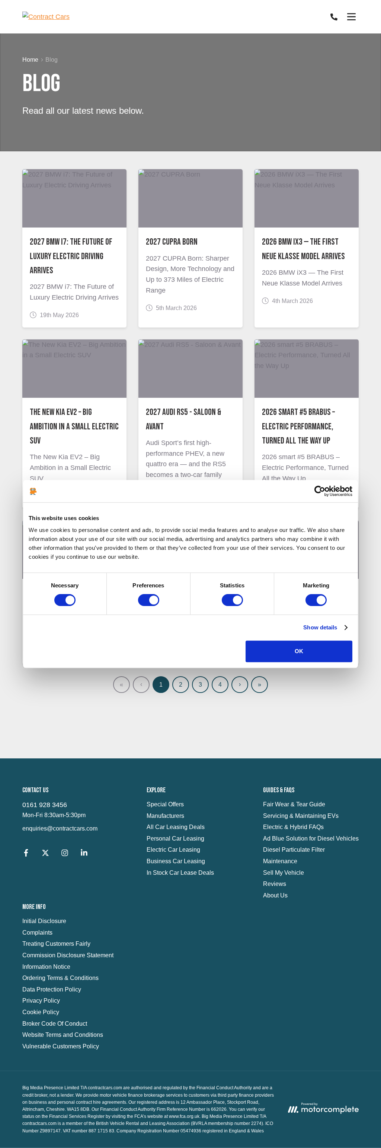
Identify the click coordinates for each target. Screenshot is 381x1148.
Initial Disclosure (44, 921)
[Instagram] (64, 854)
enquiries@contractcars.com (59, 828)
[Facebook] (26, 854)
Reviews (274, 884)
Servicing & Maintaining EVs (301, 816)
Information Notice (46, 967)
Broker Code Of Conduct (54, 1023)
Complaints (37, 932)
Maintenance (280, 861)
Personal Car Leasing (175, 838)
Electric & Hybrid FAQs (293, 827)
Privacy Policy (41, 1000)
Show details (320, 627)
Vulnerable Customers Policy (60, 1046)
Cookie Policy (40, 1012)
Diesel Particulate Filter (294, 850)
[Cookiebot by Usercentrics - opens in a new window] (319, 491)
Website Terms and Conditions (62, 1035)
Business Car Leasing (176, 861)
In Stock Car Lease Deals (180, 873)
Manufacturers (165, 816)
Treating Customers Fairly (56, 944)
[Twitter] (45, 854)
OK (299, 651)
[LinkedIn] (84, 854)
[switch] (148, 600)
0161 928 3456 (44, 805)
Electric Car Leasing (173, 850)
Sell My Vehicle (283, 873)
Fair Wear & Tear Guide (294, 804)
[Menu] (351, 16)
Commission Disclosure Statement (67, 955)
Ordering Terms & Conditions (60, 978)
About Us (275, 895)
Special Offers (165, 804)
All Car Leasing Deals (176, 827)
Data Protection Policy (51, 989)
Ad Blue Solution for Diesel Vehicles (311, 838)
